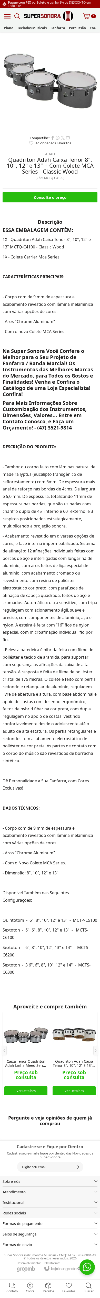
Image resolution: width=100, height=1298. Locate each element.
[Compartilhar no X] (63, 138)
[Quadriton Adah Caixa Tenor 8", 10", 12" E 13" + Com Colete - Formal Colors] (74, 1054)
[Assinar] (78, 1167)
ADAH (50, 154)
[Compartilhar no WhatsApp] (57, 138)
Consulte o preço (50, 197)
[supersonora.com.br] (49, 16)
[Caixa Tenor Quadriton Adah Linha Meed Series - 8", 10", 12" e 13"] (26, 1054)
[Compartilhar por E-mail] (68, 138)
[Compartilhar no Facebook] (52, 138)
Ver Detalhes (26, 1090)
